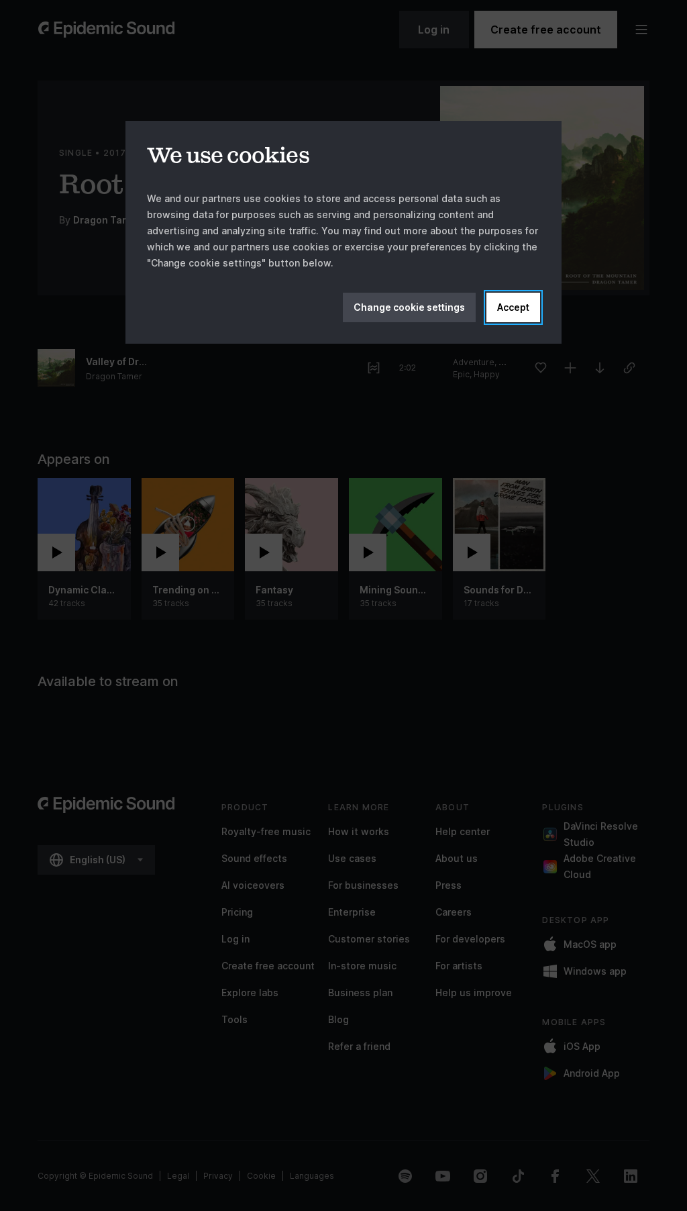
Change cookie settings (409, 307)
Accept (513, 307)
